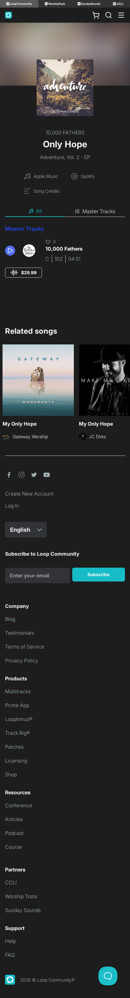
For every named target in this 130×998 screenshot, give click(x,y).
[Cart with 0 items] (96, 15)
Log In (12, 505)
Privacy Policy (21, 660)
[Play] (10, 251)
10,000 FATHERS (65, 132)
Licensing (16, 760)
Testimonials (19, 633)
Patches (14, 747)
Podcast (14, 833)
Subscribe (98, 574)
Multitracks (18, 691)
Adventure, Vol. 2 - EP (65, 157)
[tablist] (65, 211)
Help (10, 941)
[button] (11, 251)
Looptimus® (18, 719)
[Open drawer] (121, 15)
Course (13, 847)
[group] (23, 273)
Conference (18, 805)
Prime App (17, 705)
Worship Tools (21, 896)
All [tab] (39, 211)
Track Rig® (17, 733)
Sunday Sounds (23, 910)
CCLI (11, 882)
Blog (10, 619)
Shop (11, 774)
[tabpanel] (65, 257)
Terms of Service (24, 647)
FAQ (10, 955)
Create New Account (29, 493)
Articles (14, 819)
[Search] (108, 15)
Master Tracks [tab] (98, 211)
